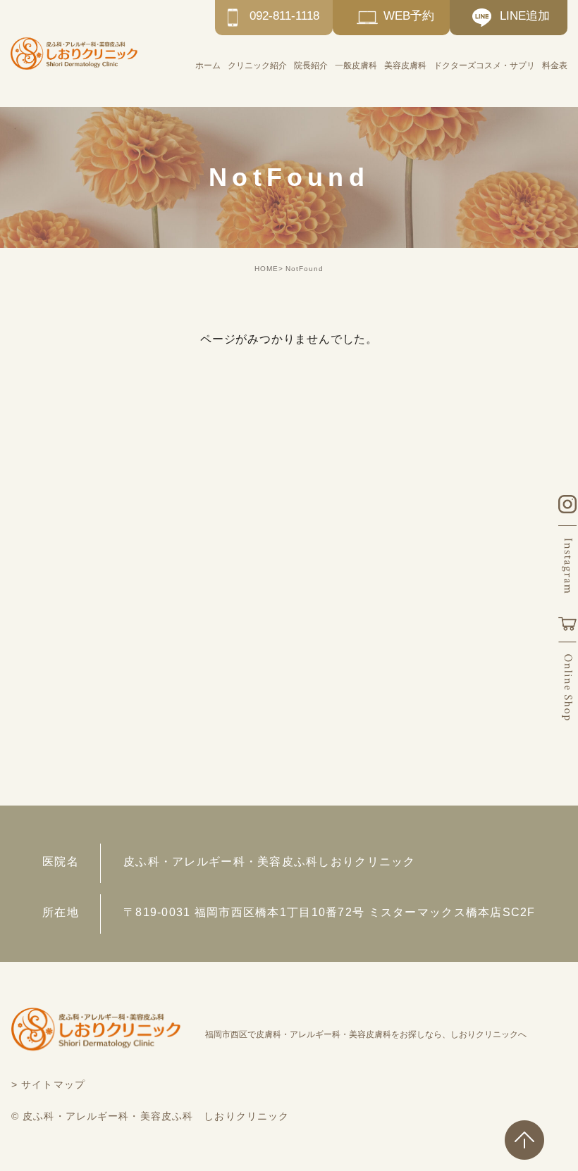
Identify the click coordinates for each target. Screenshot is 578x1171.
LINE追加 (525, 16)
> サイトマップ (48, 1084)
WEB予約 (408, 16)
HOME (266, 269)
